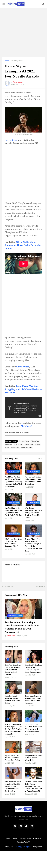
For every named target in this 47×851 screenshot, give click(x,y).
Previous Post (9, 587)
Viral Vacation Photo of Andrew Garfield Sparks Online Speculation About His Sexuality (13, 786)
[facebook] (15, 826)
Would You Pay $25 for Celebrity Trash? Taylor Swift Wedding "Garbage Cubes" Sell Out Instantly (13, 481)
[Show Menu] (3, 4)
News (7, 448)
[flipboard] (20, 826)
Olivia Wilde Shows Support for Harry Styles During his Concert (23, 245)
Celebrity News (16, 61)
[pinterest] (26, 826)
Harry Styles (11, 140)
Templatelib (37, 847)
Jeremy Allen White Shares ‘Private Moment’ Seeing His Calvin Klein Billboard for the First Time (33, 545)
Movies (37, 444)
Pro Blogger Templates (22, 847)
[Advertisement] (23, 31)
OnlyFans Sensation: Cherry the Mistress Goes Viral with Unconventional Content (13, 669)
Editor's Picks (35, 441)
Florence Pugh (18, 444)
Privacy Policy (25, 839)
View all (39, 459)
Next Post (39, 587)
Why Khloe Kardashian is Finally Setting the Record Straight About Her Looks (33, 512)
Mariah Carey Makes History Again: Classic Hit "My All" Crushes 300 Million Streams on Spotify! (13, 729)
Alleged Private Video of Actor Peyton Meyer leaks (33, 758)
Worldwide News (26, 448)
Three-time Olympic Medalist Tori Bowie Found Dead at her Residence (33, 699)
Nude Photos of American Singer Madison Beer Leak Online (12, 699)
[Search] (43, 4)
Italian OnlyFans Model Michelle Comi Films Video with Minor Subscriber (33, 728)
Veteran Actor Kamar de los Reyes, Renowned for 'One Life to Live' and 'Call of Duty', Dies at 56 (33, 786)
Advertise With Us (23, 842)
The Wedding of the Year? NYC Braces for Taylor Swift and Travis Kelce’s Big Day (13, 511)
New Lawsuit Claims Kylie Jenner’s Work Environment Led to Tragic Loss (33, 480)
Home (7, 61)
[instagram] (32, 826)
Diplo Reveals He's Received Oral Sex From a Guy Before (12, 758)
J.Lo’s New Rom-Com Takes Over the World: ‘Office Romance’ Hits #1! (13, 542)
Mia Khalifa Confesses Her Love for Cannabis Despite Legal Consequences (33, 668)
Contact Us (37, 839)
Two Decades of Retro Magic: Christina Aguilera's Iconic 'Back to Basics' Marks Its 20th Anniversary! (22, 627)
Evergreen (8, 444)
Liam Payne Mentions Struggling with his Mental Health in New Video (23, 389)
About (15, 839)
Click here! (26, 426)
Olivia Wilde (15, 448)
